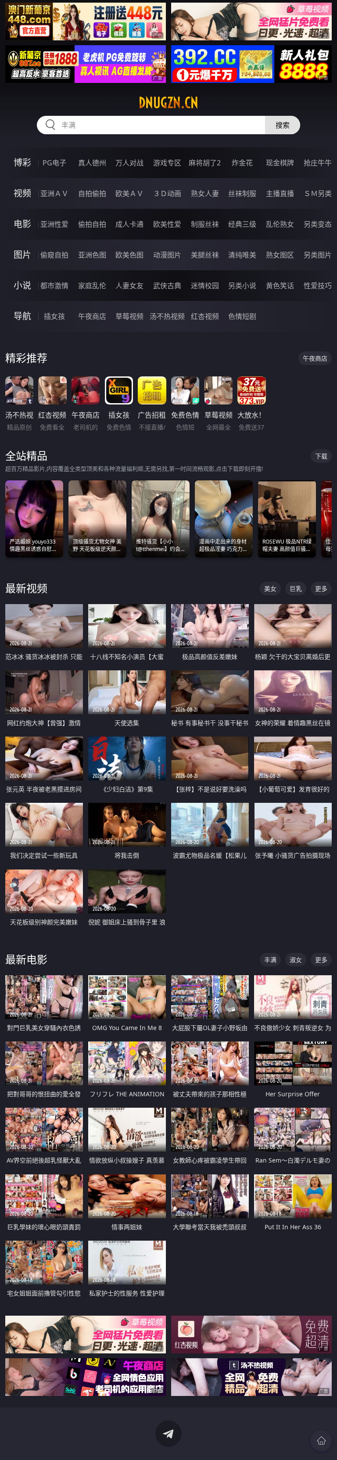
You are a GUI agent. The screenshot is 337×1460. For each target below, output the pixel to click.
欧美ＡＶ (129, 193)
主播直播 (280, 193)
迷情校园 (205, 285)
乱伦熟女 (280, 224)
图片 (22, 255)
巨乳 (296, 588)
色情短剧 (242, 316)
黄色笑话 (280, 285)
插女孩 (54, 316)
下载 (321, 456)
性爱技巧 (318, 285)
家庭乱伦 (92, 285)
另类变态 (318, 224)
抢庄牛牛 (318, 163)
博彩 (22, 162)
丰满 (270, 959)
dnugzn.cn (168, 102)
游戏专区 (167, 163)
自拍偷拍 (92, 193)
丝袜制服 (242, 193)
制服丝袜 (205, 224)
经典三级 (242, 224)
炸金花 (242, 163)
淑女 (296, 959)
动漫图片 (167, 255)
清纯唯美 (242, 255)
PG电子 (54, 163)
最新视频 (26, 588)
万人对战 (129, 163)
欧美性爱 (167, 224)
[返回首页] (321, 1440)
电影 (22, 224)
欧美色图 (129, 255)
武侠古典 (167, 285)
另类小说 (242, 285)
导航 (22, 316)
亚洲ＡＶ (54, 193)
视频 (22, 193)
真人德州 (92, 163)
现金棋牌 (280, 163)
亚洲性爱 (54, 224)
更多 (321, 588)
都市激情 (54, 285)
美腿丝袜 (205, 255)
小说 (22, 285)
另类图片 (318, 255)
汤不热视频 (167, 316)
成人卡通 (129, 224)
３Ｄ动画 (167, 193)
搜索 (283, 125)
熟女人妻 (205, 193)
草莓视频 (129, 316)
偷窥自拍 (54, 255)
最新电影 (26, 959)
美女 (270, 588)
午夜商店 (92, 316)
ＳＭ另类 (318, 193)
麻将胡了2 (205, 163)
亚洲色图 (92, 255)
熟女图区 (280, 255)
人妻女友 (129, 285)
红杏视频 (205, 316)
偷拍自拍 (92, 224)
